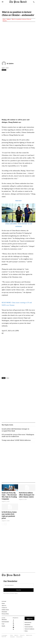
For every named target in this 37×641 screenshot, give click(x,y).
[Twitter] (13, 622)
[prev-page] (3, 524)
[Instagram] (13, 625)
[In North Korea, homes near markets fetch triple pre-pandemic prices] (10, 507)
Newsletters (27, 624)
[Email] (32, 73)
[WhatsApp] (20, 73)
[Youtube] (13, 627)
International (28, 622)
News (7, 378)
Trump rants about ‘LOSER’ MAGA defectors (16, 440)
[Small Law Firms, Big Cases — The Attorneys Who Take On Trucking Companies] (10, 487)
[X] (13, 73)
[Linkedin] (24, 73)
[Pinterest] (28, 73)
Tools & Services (29, 627)
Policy (26, 631)
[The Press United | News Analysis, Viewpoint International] (20, 2)
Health (3, 626)
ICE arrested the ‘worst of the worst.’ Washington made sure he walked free (18, 435)
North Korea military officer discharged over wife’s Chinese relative (26, 495)
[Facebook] (9, 73)
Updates (9, 19)
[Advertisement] (18, 41)
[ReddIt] (16, 73)
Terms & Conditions (29, 629)
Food (3, 624)
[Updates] (4, 63)
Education (4, 619)
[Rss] (13, 629)
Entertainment (5, 621)
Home (4, 19)
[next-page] (5, 524)
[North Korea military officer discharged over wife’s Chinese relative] (27, 487)
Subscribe (18, 590)
